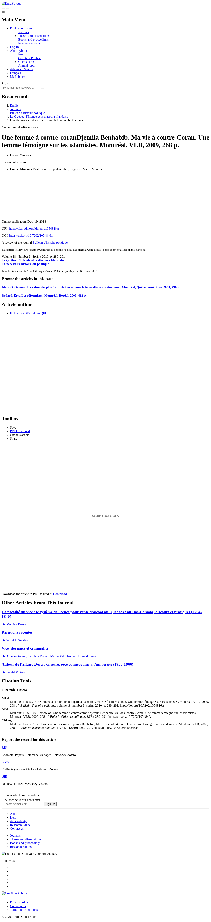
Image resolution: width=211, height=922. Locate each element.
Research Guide (20, 825)
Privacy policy (19, 902)
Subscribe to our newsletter (22, 800)
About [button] (14, 50)
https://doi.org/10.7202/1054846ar (31, 235)
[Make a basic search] (3, 8)
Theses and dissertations (33, 36)
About (23, 50)
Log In (14, 47)
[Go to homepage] (11, 3)
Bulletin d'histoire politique (27, 113)
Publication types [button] (21, 28)
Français (15, 73)
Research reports (29, 43)
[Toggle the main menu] (3, 12)
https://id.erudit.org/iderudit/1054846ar (34, 228)
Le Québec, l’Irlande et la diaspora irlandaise (39, 116)
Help (13, 817)
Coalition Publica (29, 58)
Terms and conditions (24, 909)
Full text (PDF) (20, 313)
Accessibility (18, 821)
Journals (23, 32)
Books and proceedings (33, 39)
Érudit (22, 54)
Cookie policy (19, 906)
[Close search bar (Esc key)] (7, 8)
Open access (26, 61)
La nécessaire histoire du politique (25, 264)
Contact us (17, 828)
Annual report (27, 65)
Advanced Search (21, 69)
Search (6, 83)
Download (60, 594)
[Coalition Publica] (14, 893)
